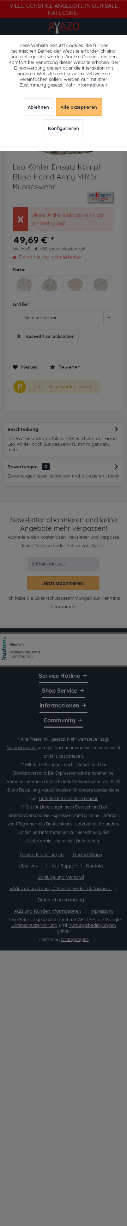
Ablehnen (38, 107)
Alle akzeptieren (79, 107)
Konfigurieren (63, 128)
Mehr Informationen (86, 85)
